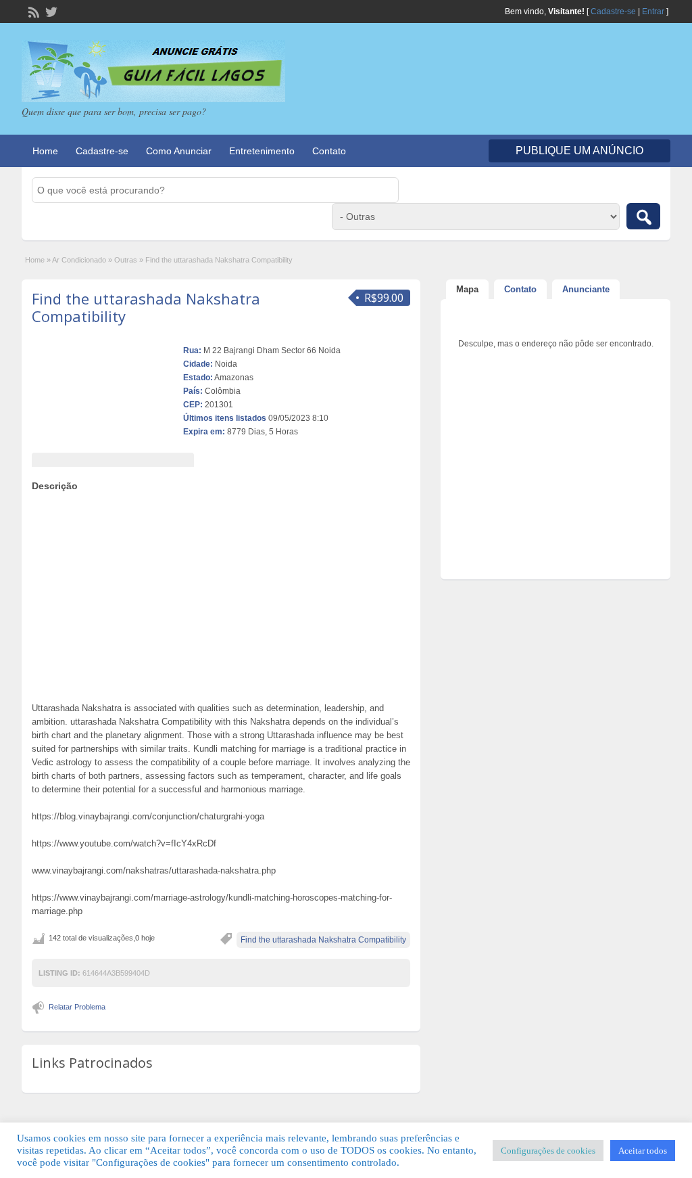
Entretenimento (262, 150)
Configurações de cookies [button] (548, 1151)
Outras (125, 260)
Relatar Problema (77, 1007)
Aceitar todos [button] (642, 1151)
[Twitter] (50, 10)
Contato (329, 150)
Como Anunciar (179, 150)
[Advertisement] (221, 593)
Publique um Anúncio (579, 150)
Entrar (653, 11)
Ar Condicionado (79, 260)
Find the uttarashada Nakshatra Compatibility (146, 307)
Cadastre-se (613, 11)
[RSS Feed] (32, 10)
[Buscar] (643, 216)
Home (45, 150)
